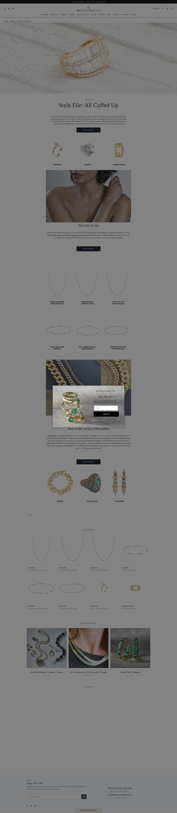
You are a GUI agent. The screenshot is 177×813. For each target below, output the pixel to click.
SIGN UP (106, 414)
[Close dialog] (122, 387)
